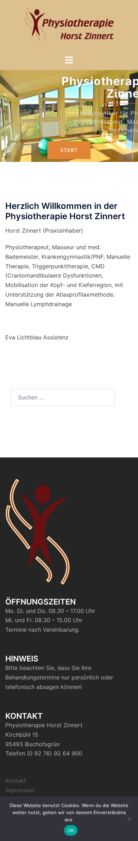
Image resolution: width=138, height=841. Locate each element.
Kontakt (15, 780)
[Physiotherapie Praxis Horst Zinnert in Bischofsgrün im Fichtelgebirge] (69, 26)
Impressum (19, 790)
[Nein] (129, 818)
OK (71, 830)
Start (69, 150)
